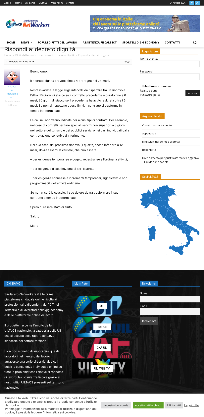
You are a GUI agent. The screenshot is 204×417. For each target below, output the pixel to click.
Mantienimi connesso (157, 86)
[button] (195, 42)
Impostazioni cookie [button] (116, 405)
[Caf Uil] (102, 348)
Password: (146, 71)
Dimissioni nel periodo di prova (161, 141)
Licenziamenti (45, 55)
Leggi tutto (191, 405)
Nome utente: (149, 58)
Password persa (150, 95)
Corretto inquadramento (157, 125)
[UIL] (102, 306)
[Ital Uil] (102, 327)
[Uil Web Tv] (102, 368)
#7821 (127, 62)
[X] (197, 3)
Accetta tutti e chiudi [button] (148, 405)
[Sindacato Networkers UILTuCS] (27, 23)
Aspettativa (149, 133)
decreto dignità (65, 55)
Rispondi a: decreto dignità (39, 49)
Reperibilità (149, 150)
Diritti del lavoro (24, 55)
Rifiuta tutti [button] (174, 405)
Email (143, 306)
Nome (143, 293)
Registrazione (148, 90)
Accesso (192, 93)
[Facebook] (191, 3)
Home (7, 55)
